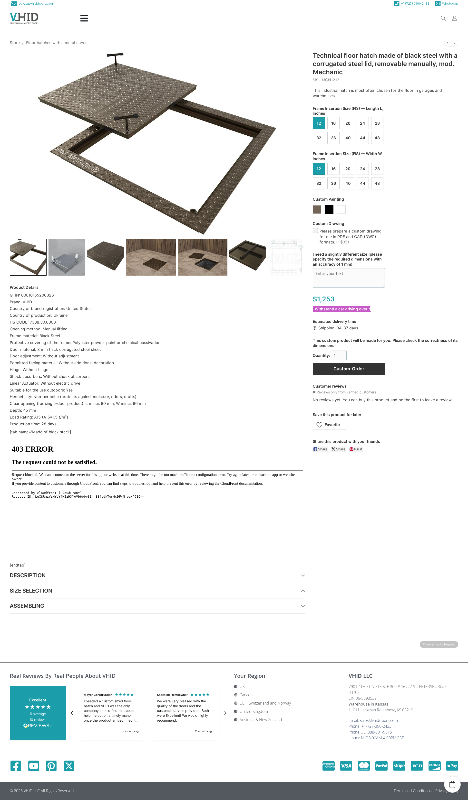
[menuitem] (447, 42)
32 (318, 137)
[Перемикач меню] (84, 18)
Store (15, 42)
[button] (330, 424)
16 (333, 123)
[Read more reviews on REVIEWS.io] (37, 726)
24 (362, 123)
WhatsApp (450, 3)
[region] (149, 713)
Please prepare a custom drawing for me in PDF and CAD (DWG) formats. (350, 236)
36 (333, 137)
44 (362, 137)
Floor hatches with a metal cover (56, 42)
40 (348, 137)
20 (348, 123)
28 (377, 123)
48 (377, 137)
